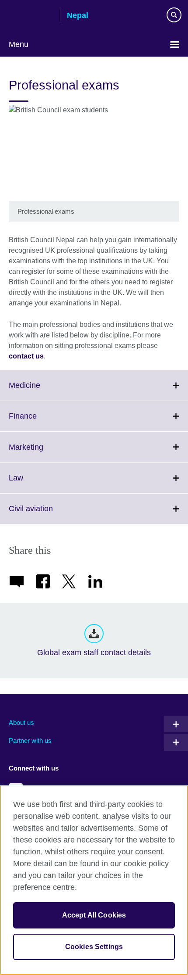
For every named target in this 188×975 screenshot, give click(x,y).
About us (21, 722)
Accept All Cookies (94, 915)
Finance (42, 421)
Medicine (44, 390)
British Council (31, 16)
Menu (18, 44)
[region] (94, 880)
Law (35, 483)
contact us (26, 356)
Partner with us (30, 740)
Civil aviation (50, 514)
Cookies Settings (94, 946)
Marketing (45, 452)
